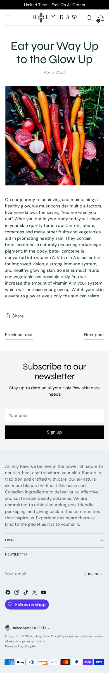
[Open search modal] (89, 18)
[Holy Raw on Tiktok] (26, 593)
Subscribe (94, 574)
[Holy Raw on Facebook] (8, 593)
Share (18, 316)
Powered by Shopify (20, 646)
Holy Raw (42, 636)
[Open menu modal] (8, 18)
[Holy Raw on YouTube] (44, 593)
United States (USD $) (29, 628)
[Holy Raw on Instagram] (17, 593)
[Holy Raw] (54, 18)
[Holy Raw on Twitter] (35, 593)
